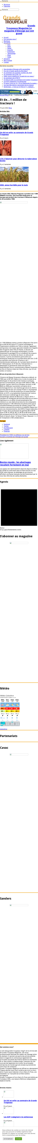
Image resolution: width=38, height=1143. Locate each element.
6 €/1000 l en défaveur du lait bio (14, 435)
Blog (6, 95)
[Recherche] (0, 1)
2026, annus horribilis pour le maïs (14, 185)
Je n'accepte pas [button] (8, 1138)
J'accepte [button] (18, 1138)
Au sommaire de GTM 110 (12, 74)
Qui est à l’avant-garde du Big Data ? (16, 71)
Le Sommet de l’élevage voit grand (14, 437)
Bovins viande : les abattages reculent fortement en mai (15, 463)
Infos (9, 46)
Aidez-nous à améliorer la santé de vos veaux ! (19, 76)
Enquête (10, 50)
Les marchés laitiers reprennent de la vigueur (19, 85)
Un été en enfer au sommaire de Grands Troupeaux (21, 80)
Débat (9, 48)
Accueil (6, 37)
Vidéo (9, 57)
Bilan (9, 55)
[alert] (19, 508)
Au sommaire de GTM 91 (12, 78)
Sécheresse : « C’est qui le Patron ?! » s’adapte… (19, 87)
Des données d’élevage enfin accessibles (17, 69)
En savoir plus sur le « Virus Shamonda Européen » (20, 83)
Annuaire (7, 59)
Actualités (7, 43)
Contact (6, 62)
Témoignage (11, 53)
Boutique (7, 4)
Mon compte (8, 60)
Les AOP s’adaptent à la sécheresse (15, 81)
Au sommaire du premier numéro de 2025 (18, 73)
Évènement (11, 52)
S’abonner (7, 6)
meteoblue (3, 729)
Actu (8, 45)
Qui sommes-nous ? (10, 39)
